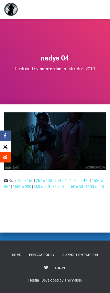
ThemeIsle (73, 280)
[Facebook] (5, 136)
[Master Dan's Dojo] (13, 9)
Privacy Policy (41, 255)
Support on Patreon (80, 255)
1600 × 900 (22, 187)
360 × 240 (42, 187)
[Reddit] (5, 157)
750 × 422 (62, 180)
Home (16, 255)
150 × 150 (25, 180)
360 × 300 (60, 187)
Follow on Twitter (46, 268)
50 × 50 (77, 187)
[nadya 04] (55, 141)
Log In (60, 268)
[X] (5, 146)
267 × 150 (44, 180)
